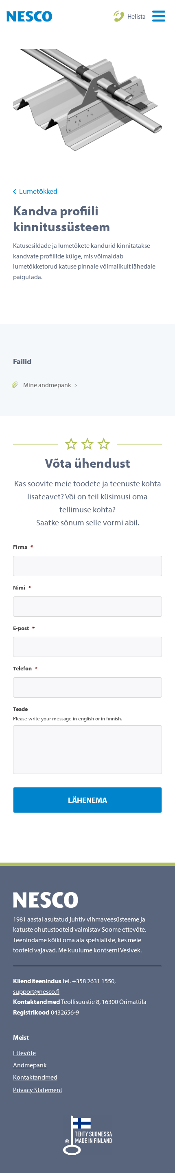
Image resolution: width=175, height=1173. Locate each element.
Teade (20, 709)
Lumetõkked (37, 191)
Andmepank (30, 1065)
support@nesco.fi (36, 991)
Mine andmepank (47, 385)
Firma (23, 547)
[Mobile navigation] (156, 17)
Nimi (22, 587)
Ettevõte (24, 1053)
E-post (24, 628)
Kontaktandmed (35, 1077)
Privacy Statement (37, 1090)
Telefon (25, 668)
